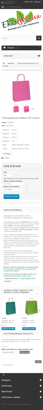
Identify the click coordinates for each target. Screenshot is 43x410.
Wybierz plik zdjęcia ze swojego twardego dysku (17, 349)
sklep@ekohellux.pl (15, 7)
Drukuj (7, 158)
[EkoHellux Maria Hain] (21, 21)
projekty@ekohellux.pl (11, 278)
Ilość (5, 172)
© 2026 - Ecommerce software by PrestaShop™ (16, 404)
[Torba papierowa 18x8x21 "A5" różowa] (16, 108)
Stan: (3, 125)
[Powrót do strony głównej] (4, 63)
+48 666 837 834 (9, 3)
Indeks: (4, 122)
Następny (33, 109)
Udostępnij (7, 153)
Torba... (4, 318)
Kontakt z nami (29, 1)
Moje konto (7, 391)
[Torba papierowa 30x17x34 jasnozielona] (31, 306)
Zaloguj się (37, 1)
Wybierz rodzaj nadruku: (12, 186)
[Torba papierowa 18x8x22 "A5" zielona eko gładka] (11, 306)
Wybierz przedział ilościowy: (13, 181)
